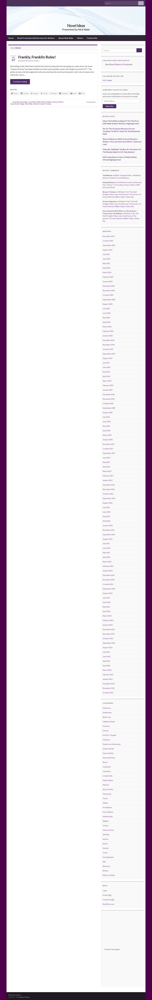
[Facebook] (9, 2)
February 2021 (108, 277)
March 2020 (107, 327)
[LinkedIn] (17, 2)
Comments (108, 900)
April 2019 (106, 376)
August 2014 (107, 593)
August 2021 (107, 250)
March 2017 (107, 471)
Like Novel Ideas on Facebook (116, 60)
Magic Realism (108, 780)
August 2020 (107, 304)
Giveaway (106, 740)
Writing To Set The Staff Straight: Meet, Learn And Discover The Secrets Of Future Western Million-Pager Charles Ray (122, 194)
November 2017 (109, 444)
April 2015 (106, 557)
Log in (105, 891)
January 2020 (108, 336)
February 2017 (108, 476)
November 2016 (109, 489)
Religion (106, 821)
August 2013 (107, 647)
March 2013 (107, 670)
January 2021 (108, 281)
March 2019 (107, 381)
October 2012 (108, 693)
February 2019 (108, 385)
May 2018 (106, 426)
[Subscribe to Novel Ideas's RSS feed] (21, 2)
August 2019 (107, 358)
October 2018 (108, 403)
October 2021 (108, 241)
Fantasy (36, 61)
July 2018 (106, 417)
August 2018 (107, 412)
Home (11, 38)
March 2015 (107, 562)
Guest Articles (108, 753)
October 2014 (108, 584)
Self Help (106, 835)
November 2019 (109, 345)
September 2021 (109, 245)
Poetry (105, 798)
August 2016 (107, 503)
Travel (105, 853)
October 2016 (108, 494)
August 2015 (107, 539)
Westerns (106, 866)
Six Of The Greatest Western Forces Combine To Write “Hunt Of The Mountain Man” (121, 131)
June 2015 (106, 548)
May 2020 (106, 318)
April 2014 (106, 611)
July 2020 (106, 309)
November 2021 (109, 236)
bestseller (23, 102)
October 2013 (108, 638)
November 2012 (109, 688)
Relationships (108, 816)
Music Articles (108, 789)
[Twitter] (13, 2)
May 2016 (106, 516)
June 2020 (106, 313)
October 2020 (108, 295)
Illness (105, 762)
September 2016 (109, 498)
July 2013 (106, 652)
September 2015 (109, 534)
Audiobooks (107, 712)
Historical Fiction (109, 758)
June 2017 (106, 458)
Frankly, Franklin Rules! (37, 57)
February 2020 (108, 331)
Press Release (108, 812)
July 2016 (106, 507)
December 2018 (109, 394)
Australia (15, 102)
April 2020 (106, 322)
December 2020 (109, 286)
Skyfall (35, 104)
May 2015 (106, 553)
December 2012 (109, 684)
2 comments (90, 102)
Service (105, 839)
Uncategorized (108, 857)
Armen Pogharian (109, 201)
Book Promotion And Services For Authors (36, 38)
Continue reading (20, 82)
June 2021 (106, 259)
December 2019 (109, 340)
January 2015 (108, 571)
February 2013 (108, 675)
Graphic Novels (108, 749)
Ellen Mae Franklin (44, 102)
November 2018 (109, 399)
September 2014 (109, 589)
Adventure (107, 708)
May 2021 (106, 263)
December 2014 (109, 575)
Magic (22, 104)
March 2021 (107, 272)
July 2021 (106, 254)
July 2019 (106, 363)
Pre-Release (107, 807)
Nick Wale (28, 104)
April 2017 (106, 467)
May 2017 (106, 462)
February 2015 (108, 566)
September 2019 (109, 354)
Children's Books (109, 722)
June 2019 (106, 367)
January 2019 (108, 390)
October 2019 (108, 349)
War (104, 862)
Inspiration (107, 767)
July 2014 (106, 598)
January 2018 (108, 440)
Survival (105, 848)
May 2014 (106, 607)
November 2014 (109, 580)
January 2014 (108, 625)
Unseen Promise (45, 104)
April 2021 (106, 268)
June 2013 (106, 656)
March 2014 (107, 616)
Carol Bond (32, 102)
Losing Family (107, 776)
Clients (80, 38)
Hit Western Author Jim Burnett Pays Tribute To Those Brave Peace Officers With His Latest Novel (122, 184)
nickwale (23, 61)
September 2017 (109, 453)
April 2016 (106, 521)
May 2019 (106, 372)
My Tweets (107, 80)
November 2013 (109, 634)
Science (106, 825)
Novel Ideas (76, 25)
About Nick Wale (65, 38)
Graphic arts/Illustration (112, 744)
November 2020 (109, 290)
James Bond (14, 104)
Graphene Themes (24, 997)
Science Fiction (108, 830)
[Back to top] (147, 995)
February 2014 (108, 620)
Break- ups (107, 717)
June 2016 (106, 512)
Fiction (60, 102)
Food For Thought (109, 735)
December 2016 (109, 485)
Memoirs (106, 785)
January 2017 (108, 480)
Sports (105, 844)
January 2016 (108, 525)
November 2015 (109, 530)
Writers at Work (109, 875)
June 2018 (106, 422)
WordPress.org (108, 904)
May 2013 (106, 661)
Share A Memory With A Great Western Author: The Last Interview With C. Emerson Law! (122, 141)
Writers (105, 871)
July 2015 (106, 544)
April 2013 (106, 666)
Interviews (107, 771)
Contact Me (92, 38)
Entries (107, 895)
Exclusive (30, 61)
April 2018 (106, 431)
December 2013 (109, 629)
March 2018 (107, 435)
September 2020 (109, 299)
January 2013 (108, 679)
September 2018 (109, 408)
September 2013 (109, 643)
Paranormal (107, 794)
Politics (105, 803)
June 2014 (106, 602)
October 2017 (108, 449)
